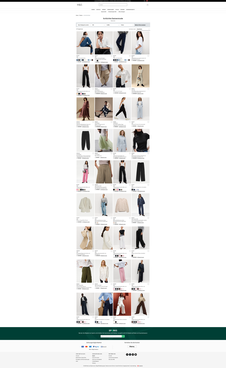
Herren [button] (104, 9)
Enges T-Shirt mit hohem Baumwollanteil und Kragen (100, 59)
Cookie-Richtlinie (118, 365)
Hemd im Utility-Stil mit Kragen (101, 286)
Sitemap (94, 363)
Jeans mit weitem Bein (81, 58)
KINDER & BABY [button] (110, 9)
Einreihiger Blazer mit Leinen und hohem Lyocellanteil (83, 254)
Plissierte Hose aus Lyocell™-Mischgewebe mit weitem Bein (101, 188)
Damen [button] (93, 9)
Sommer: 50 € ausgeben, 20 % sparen (113, 0)
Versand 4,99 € (103, 11)
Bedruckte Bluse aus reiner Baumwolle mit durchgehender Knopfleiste (101, 221)
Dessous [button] (98, 9)
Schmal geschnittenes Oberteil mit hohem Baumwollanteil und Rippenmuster (139, 156)
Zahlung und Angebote (97, 359)
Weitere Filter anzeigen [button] (140, 25)
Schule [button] (117, 9)
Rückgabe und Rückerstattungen (82, 359)
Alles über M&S (112, 359)
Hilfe (77, 361)
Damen (81, 15)
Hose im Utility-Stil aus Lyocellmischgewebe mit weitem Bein (84, 287)
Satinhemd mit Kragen (117, 91)
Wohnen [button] (122, 9)
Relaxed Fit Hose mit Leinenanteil (138, 124)
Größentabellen (95, 361)
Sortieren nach (132, 29)
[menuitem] (93, 9)
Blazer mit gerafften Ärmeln (82, 220)
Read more (113, 20)
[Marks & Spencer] (79, 4)
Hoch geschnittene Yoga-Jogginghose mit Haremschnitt (119, 125)
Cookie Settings (133, 365)
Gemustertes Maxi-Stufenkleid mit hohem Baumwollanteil (138, 92)
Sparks (93, 355)
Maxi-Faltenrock (98, 155)
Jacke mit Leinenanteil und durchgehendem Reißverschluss (119, 156)
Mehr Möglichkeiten (93, 349)
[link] (147, 0)
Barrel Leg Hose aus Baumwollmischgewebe (100, 92)
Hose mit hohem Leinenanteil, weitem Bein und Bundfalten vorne (139, 221)
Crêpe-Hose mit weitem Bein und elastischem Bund (119, 254)
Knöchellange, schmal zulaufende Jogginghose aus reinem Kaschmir (83, 156)
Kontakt (110, 355)
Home (77, 15)
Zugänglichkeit (126, 365)
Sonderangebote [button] (130, 9)
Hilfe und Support (122, 11)
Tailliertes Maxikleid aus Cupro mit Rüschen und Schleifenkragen (83, 125)
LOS (123, 336)
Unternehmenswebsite (113, 357)
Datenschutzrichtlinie (110, 365)
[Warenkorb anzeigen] (147, 5)
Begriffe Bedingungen (100, 365)
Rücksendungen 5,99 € (112, 11)
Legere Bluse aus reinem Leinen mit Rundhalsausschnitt (139, 59)
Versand (77, 355)
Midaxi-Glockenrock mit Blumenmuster (100, 125)
